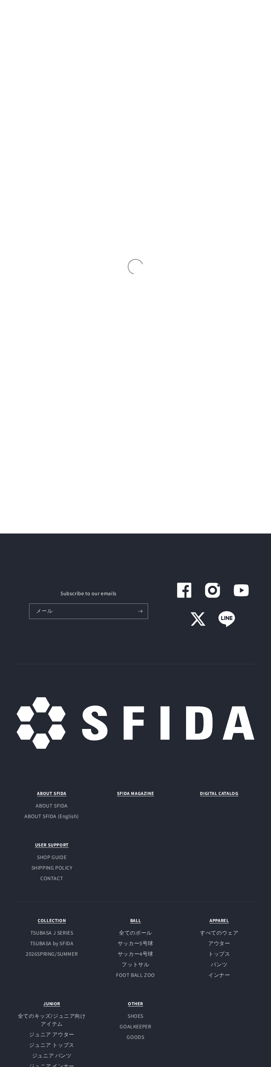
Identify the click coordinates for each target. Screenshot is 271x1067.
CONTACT (51, 878)
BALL (135, 920)
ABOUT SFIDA (51, 793)
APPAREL (219, 920)
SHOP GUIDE (51, 857)
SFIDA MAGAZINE (135, 793)
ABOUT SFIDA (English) (51, 816)
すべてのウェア (219, 932)
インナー (219, 975)
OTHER (135, 1004)
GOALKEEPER (135, 1026)
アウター (219, 943)
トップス (219, 953)
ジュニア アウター (51, 1034)
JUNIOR (51, 1004)
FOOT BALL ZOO (135, 975)
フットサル (135, 964)
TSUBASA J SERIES (51, 932)
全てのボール (135, 932)
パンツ (219, 964)
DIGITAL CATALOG (219, 793)
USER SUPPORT (52, 845)
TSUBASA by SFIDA (52, 943)
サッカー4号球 (135, 953)
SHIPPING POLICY (51, 867)
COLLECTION (52, 920)
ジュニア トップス (51, 1045)
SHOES (135, 1016)
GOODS (135, 1037)
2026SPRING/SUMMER (52, 953)
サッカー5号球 (135, 943)
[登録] (140, 611)
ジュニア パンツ (52, 1055)
